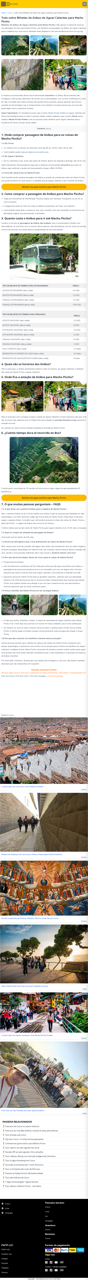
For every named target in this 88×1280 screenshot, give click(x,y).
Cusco (10, 13)
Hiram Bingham (42, 31)
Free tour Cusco (8, 676)
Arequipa (9, 1213)
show (48, 129)
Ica (46, 1216)
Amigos (4, 1258)
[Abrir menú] (84, 4)
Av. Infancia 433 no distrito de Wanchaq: (20, 148)
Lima (84, 989)
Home (3, 13)
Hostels (4, 1263)
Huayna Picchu (36, 628)
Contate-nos (6, 1254)
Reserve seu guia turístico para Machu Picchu (44, 186)
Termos (4, 1272)
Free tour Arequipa (38, 676)
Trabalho (4, 1268)
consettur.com (42, 152)
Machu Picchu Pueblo (57, 113)
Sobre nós (5, 1249)
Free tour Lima (22, 676)
